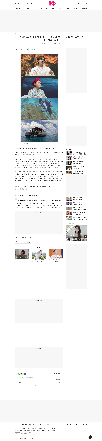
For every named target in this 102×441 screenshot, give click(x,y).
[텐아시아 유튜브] (15, 3)
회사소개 (17, 435)
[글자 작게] (35, 49)
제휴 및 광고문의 (39, 435)
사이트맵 (46, 435)
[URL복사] (29, 49)
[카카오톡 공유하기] (16, 49)
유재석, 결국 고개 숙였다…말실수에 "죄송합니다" (78, 204)
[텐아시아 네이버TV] (18, 3)
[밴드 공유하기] (27, 49)
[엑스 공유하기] (21, 49)
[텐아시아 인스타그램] (28, 3)
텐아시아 (22, 438)
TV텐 (67, 8)
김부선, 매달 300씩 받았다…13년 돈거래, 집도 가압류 (78, 158)
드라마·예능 (43, 8)
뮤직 (52, 8)
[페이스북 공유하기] (19, 49)
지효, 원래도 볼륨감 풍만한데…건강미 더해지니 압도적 (78, 199)
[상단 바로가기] (90, 437)
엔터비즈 (84, 8)
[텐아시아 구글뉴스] (34, 3)
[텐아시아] (52, 3)
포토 (75, 8)
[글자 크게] (32, 49)
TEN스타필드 (31, 8)
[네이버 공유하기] (24, 49)
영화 (60, 8)
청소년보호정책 (31, 435)
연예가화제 (18, 8)
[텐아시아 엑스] (24, 3)
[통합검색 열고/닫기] (86, 3)
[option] (76, 231)
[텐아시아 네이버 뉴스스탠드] (31, 3)
